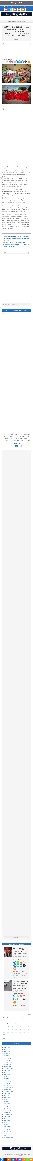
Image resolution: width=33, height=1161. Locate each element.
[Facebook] (4, 61)
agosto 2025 (7, 1070)
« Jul (3, 1038)
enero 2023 (7, 1130)
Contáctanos (16, 443)
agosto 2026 (7, 1047)
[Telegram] (19, 61)
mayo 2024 (7, 1099)
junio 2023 (7, 1120)
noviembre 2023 (8, 1110)
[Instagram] (10, 61)
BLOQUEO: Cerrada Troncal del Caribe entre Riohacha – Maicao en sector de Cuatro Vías (16, 238)
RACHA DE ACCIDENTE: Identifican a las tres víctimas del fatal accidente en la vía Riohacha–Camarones (20, 985)
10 (4, 1026)
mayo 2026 (7, 1053)
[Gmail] (13, 61)
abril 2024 (6, 1101)
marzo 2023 (7, 1126)
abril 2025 (6, 1078)
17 (4, 1029)
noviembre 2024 (8, 1087)
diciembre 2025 (8, 1063)
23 (28, 1029)
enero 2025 (7, 1084)
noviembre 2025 (8, 1064)
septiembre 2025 (8, 1068)
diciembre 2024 (8, 1086)
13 (16, 1026)
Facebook (23, 21)
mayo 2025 (7, 1076)
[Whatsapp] (7, 61)
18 (8, 1029)
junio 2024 (7, 1097)
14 (20, 1026)
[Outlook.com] (16, 61)
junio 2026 (7, 1051)
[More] (29, 61)
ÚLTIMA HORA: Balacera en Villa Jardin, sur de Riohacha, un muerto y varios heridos (20, 951)
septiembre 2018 (8, 1137)
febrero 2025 (7, 1082)
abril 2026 (6, 1055)
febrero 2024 (7, 1105)
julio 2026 (6, 1049)
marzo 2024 (7, 1103)
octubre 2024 (7, 1089)
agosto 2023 (7, 1116)
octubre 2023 (7, 1112)
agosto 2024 (7, 1093)
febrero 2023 (7, 1128)
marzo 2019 (7, 1135)
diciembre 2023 (8, 1109)
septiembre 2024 (8, 1091)
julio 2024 (6, 1095)
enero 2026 (7, 1061)
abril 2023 (6, 1124)
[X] (25, 61)
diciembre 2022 (8, 1132)
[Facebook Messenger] (22, 61)
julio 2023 (6, 1118)
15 (24, 1026)
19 (12, 1029)
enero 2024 (7, 1107)
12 (12, 1026)
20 (16, 1029)
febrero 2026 (7, 1059)
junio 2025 (7, 1074)
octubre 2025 (7, 1066)
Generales (16, 39)
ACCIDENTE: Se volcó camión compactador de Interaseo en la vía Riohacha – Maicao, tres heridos (16, 244)
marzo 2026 (7, 1057)
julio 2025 (6, 1072)
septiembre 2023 (8, 1114)
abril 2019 (6, 1134)
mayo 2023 (7, 1122)
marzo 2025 (7, 1080)
